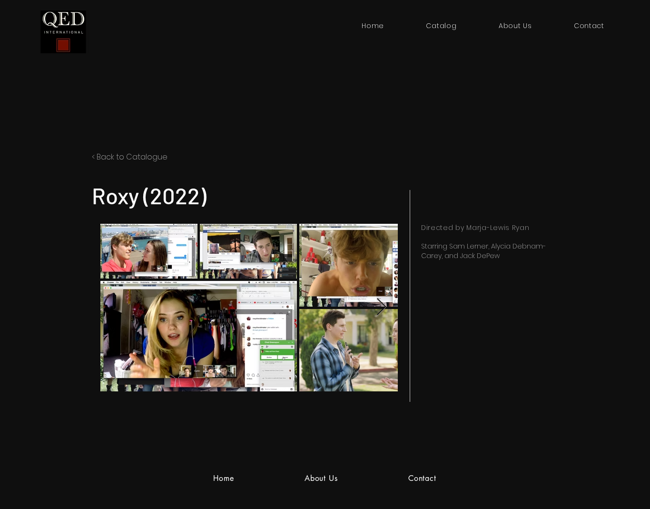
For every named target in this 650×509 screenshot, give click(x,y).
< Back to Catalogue (129, 156)
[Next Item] (381, 307)
